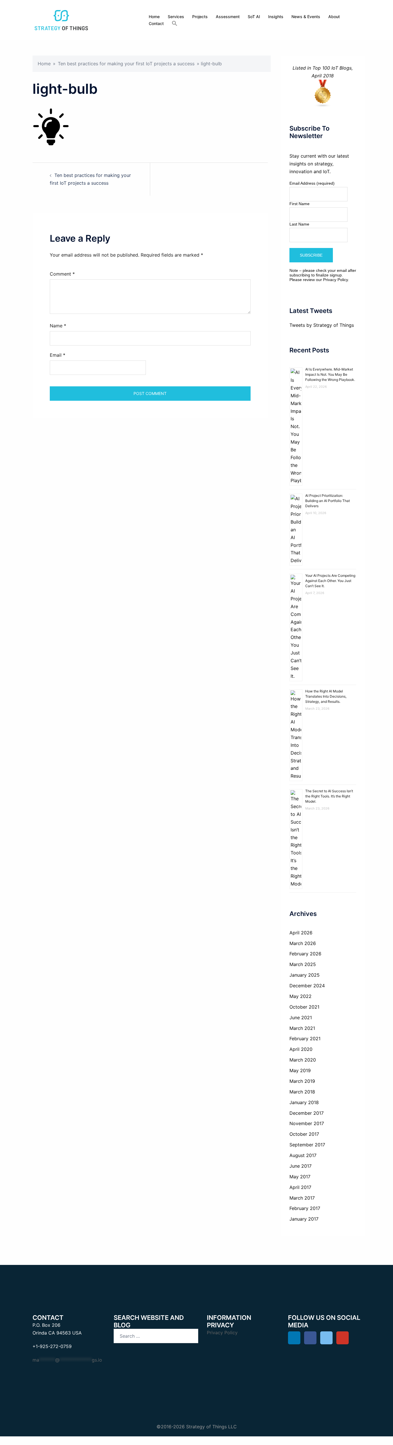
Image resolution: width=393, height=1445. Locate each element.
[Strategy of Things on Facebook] (310, 1338)
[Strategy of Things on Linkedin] (294, 1338)
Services (176, 16)
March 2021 (302, 1028)
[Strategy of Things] (61, 19)
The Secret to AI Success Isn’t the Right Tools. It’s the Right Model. (329, 796)
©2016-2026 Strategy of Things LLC (197, 1426)
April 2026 (300, 933)
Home (154, 16)
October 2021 (304, 1007)
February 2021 (304, 1038)
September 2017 (307, 1145)
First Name (299, 203)
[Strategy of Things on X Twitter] (326, 1338)
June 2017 (300, 1166)
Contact (156, 23)
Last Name (299, 224)
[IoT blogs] (322, 93)
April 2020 (300, 1049)
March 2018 (302, 1092)
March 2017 (302, 1198)
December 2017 (306, 1113)
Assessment (228, 16)
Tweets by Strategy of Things (321, 325)
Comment (62, 274)
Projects (200, 16)
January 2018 (304, 1102)
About (334, 16)
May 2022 (300, 996)
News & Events (305, 16)
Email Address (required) (312, 183)
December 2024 (307, 985)
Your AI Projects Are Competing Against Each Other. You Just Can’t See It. (330, 580)
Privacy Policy (335, 279)
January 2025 (304, 975)
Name (58, 326)
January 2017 (303, 1219)
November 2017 (306, 1123)
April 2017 (300, 1187)
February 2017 (304, 1208)
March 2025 (302, 964)
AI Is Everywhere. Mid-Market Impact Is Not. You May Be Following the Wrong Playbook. (330, 374)
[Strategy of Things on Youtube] (342, 1338)
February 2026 (305, 954)
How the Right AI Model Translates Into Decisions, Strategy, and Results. (325, 696)
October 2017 (304, 1134)
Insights (275, 16)
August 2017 (302, 1155)
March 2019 (302, 1081)
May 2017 (299, 1176)
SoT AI (254, 16)
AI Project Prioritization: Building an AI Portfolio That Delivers (327, 500)
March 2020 (302, 1060)
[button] (175, 23)
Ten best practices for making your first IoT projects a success (126, 63)
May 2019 (300, 1070)
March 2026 (302, 943)
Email (57, 355)
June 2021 (300, 1017)
